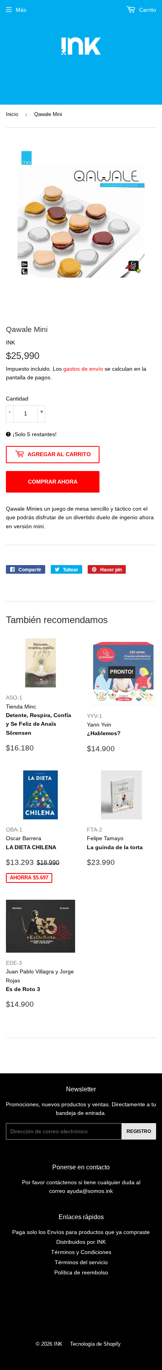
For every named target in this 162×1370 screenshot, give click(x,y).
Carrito (147, 10)
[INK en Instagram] (79, 1311)
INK (58, 1344)
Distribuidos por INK (81, 1242)
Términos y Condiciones (81, 1252)
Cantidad (17, 398)
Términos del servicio (81, 1262)
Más (21, 10)
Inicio (12, 114)
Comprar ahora (52, 481)
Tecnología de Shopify (95, 1344)
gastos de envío (83, 369)
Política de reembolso (81, 1272)
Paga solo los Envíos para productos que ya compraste (81, 1232)
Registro (139, 1131)
